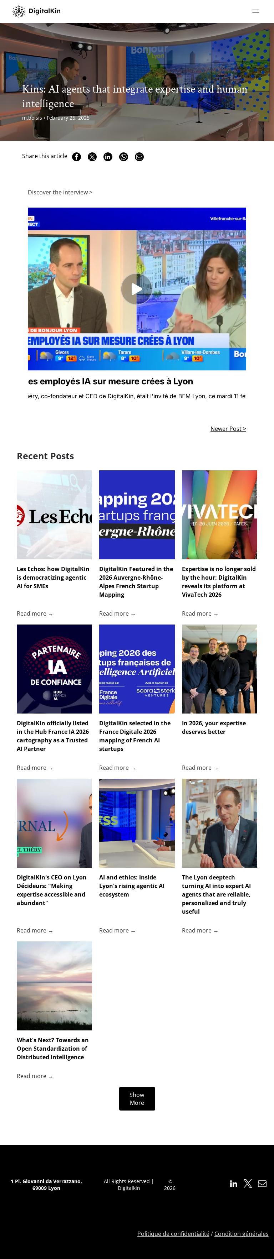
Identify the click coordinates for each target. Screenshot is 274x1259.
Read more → (35, 613)
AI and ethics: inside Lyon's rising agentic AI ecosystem (131, 885)
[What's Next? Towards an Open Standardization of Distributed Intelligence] (54, 985)
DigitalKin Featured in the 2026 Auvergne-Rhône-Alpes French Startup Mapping (136, 582)
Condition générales (241, 1234)
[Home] (36, 11)
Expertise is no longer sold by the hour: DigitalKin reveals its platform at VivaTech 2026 (219, 582)
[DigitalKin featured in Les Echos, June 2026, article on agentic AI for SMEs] (54, 514)
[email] (262, 1184)
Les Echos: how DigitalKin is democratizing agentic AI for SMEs (53, 577)
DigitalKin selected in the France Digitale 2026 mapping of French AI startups (135, 736)
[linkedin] (234, 1184)
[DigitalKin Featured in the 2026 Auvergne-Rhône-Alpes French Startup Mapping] (137, 514)
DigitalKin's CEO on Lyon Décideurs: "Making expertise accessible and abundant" (52, 890)
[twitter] (248, 1184)
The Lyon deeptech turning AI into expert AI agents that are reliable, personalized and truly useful (216, 894)
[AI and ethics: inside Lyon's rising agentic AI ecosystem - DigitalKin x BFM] (137, 823)
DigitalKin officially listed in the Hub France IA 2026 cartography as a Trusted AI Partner (53, 736)
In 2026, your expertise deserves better (214, 727)
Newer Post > (228, 429)
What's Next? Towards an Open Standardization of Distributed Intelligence (53, 1048)
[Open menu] (256, 11)
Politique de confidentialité (173, 1234)
